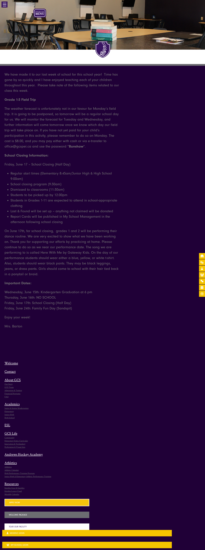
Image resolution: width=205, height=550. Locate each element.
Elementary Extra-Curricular (16, 440)
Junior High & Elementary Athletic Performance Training (28, 476)
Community (9, 437)
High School (10, 417)
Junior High (9, 414)
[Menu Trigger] (5, 4)
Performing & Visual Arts (15, 447)
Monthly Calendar (12, 494)
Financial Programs (12, 393)
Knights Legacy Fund (13, 491)
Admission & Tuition (13, 390)
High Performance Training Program (20, 473)
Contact (10, 371)
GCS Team (9, 387)
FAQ (7, 396)
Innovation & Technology (15, 444)
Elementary (9, 411)
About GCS (13, 379)
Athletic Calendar (12, 470)
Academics (12, 404)
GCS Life (11, 433)
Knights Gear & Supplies (14, 488)
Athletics (11, 462)
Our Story (9, 384)
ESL (7, 425)
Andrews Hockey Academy (24, 454)
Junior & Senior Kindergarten (17, 408)
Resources (12, 483)
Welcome (11, 363)
